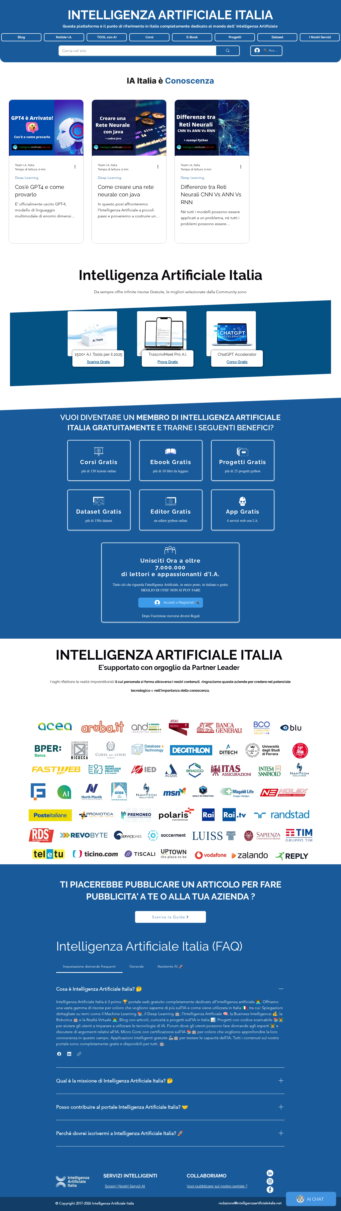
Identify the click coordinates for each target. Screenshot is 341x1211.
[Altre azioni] (77, 167)
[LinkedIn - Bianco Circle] (270, 1173)
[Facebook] (270, 1189)
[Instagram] (270, 1181)
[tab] (89, 966)
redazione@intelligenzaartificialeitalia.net (250, 1203)
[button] (59, 1054)
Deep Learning (26, 178)
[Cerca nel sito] (227, 50)
